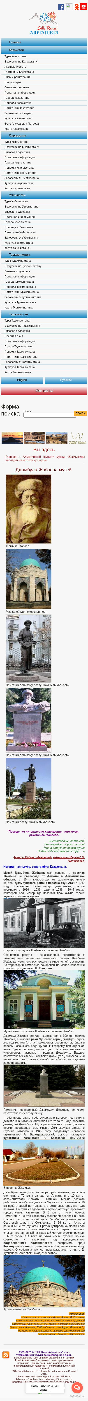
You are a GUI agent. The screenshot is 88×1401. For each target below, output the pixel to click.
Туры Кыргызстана (16, 141)
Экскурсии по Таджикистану (22, 325)
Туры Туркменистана (18, 261)
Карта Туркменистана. (19, 307)
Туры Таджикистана (17, 320)
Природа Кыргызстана (19, 167)
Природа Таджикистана (20, 351)
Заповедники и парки (18, 113)
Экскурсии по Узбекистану (21, 206)
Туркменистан (19, 254)
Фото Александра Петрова (22, 123)
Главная (15, 42)
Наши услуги (13, 82)
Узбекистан (17, 195)
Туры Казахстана (15, 56)
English (22, 380)
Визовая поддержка (17, 152)
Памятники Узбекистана (20, 232)
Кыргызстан (17, 135)
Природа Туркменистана (20, 286)
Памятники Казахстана (19, 108)
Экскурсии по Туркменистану (23, 266)
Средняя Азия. (14, 336)
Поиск (27, 411)
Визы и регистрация (17, 77)
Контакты (44, 390)
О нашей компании (17, 87)
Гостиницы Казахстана (19, 72)
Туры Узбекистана (16, 201)
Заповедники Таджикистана (22, 362)
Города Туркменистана (19, 281)
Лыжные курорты (16, 66)
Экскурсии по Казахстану (21, 61)
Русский (66, 380)
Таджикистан (18, 314)
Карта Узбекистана (17, 248)
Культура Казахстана (18, 118)
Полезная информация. (20, 157)
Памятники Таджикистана (21, 356)
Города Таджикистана (18, 346)
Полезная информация (20, 92)
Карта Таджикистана (18, 372)
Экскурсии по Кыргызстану (22, 147)
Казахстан (16, 50)
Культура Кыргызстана (19, 183)
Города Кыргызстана (18, 162)
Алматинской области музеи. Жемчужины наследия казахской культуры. (45, 458)
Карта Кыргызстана (17, 188)
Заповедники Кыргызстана (22, 178)
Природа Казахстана (18, 103)
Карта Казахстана (16, 128)
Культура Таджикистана (20, 367)
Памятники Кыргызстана (20, 172)
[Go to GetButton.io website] (77, 1396)
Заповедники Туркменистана (23, 297)
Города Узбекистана (18, 222)
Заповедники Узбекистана (21, 237)
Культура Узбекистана (19, 242)
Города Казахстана (17, 97)
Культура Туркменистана (20, 302)
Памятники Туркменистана (22, 292)
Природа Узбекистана (19, 227)
